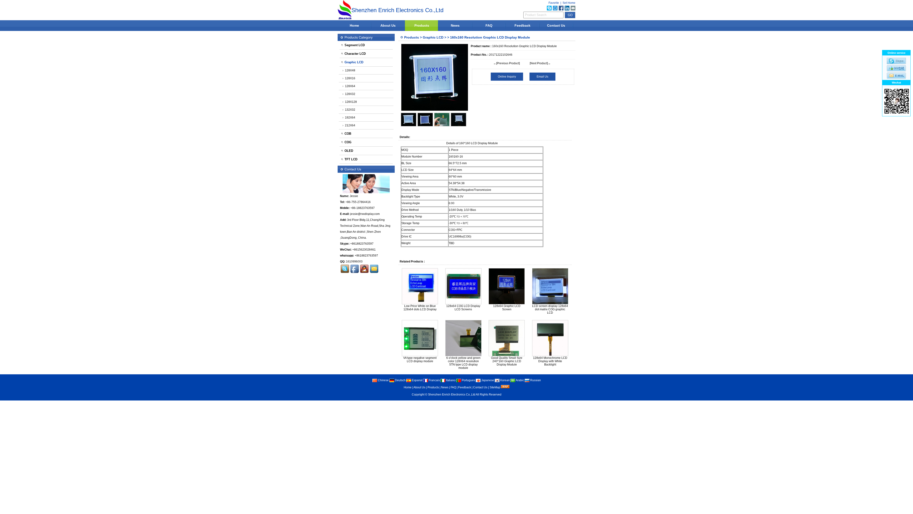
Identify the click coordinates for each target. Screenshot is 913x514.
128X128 (351, 102)
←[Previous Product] (506, 63)
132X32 (350, 109)
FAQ (489, 25)
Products (421, 25)
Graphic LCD (433, 37)
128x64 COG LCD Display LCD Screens (463, 307)
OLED (349, 151)
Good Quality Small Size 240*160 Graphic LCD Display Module (506, 361)
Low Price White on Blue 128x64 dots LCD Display (420, 307)
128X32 (350, 94)
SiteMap (495, 387)
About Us (388, 25)
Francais (434, 380)
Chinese (383, 380)
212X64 (350, 125)
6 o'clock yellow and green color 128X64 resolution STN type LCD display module (463, 363)
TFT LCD (351, 159)
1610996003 (354, 261)
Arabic (519, 380)
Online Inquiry (507, 76)
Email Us (542, 76)
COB (348, 133)
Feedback (522, 25)
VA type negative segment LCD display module (420, 359)
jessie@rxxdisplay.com (365, 214)
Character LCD (355, 53)
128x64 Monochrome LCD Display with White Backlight (550, 361)
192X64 (350, 117)
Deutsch (400, 380)
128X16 (350, 78)
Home (354, 25)
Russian (535, 380)
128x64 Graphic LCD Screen (506, 307)
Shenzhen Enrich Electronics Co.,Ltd (451, 394)
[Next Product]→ (540, 63)
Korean (505, 380)
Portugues (468, 380)
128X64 (350, 86)
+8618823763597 (362, 243)
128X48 (350, 70)
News (455, 25)
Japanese (487, 380)
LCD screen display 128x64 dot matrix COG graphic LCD (550, 309)
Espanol (417, 380)
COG (348, 142)
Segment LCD (355, 45)
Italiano (450, 380)
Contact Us (556, 25)
